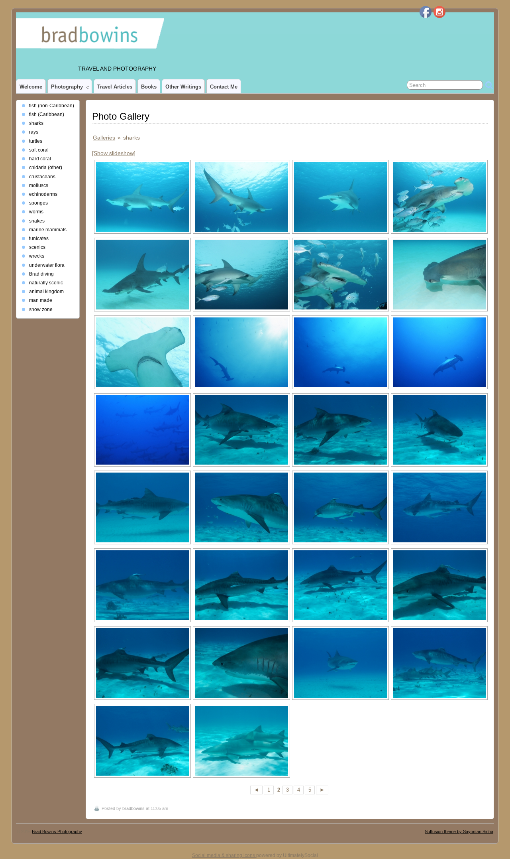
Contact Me (223, 87)
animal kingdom (46, 291)
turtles (35, 141)
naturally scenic (46, 283)
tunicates (39, 238)
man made (40, 300)
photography (67, 87)
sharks (36, 123)
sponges (38, 203)
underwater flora (47, 265)
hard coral (40, 159)
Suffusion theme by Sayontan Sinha (459, 831)
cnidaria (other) (45, 167)
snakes (37, 221)
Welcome (31, 87)
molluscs (38, 185)
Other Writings (183, 87)
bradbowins (133, 808)
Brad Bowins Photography (57, 831)
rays (33, 132)
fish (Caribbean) (46, 114)
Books (149, 87)
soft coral (39, 150)
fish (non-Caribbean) (51, 105)
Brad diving (41, 274)
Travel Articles (114, 87)
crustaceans (42, 176)
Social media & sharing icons (224, 855)
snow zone (41, 309)
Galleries (104, 137)
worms (36, 212)
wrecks (36, 256)
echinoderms (43, 194)
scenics (37, 247)
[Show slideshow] (113, 153)
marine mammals (48, 229)
